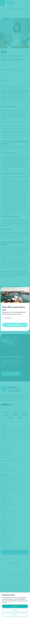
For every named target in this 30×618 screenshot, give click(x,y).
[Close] (27, 289)
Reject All (15, 614)
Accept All (15, 606)
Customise (15, 610)
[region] (15, 605)
